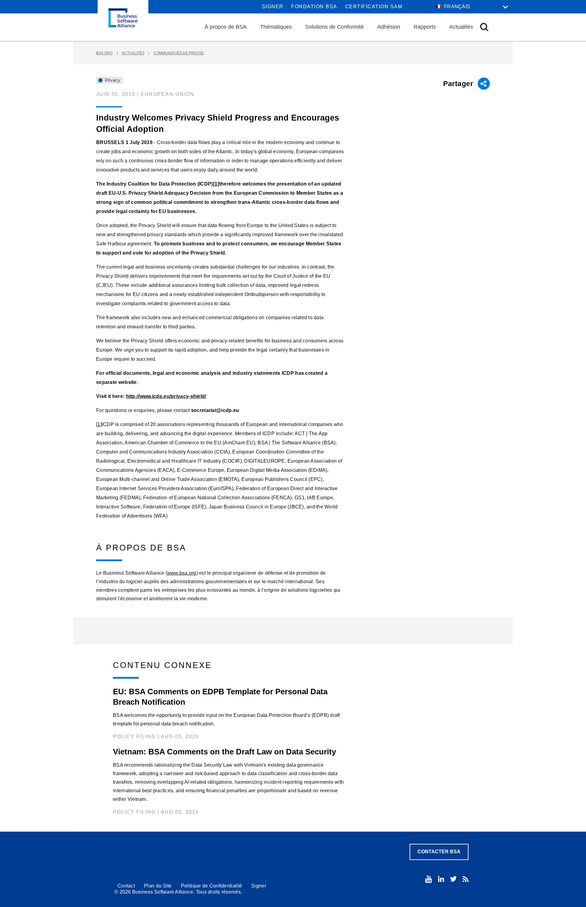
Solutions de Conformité (334, 27)
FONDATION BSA (314, 6)
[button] (484, 27)
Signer (273, 6)
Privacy (111, 80)
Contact (126, 885)
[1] (216, 183)
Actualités (461, 27)
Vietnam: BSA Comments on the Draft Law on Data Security (224, 751)
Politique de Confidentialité (211, 885)
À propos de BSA (225, 27)
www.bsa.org (181, 573)
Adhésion (388, 27)
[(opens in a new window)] (428, 879)
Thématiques (276, 27)
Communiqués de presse (179, 53)
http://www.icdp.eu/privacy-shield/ (166, 396)
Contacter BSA (439, 851)
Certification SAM (374, 6)
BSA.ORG (104, 53)
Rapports (425, 27)
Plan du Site (158, 885)
